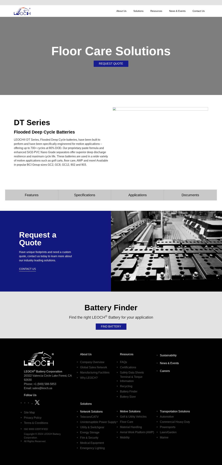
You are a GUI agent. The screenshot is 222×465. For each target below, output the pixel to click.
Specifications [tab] (84, 195)
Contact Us (199, 11)
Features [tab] (32, 195)
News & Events (177, 11)
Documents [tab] (190, 195)
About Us (121, 11)
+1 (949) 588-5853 (44, 384)
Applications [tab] (137, 195)
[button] (204, 3)
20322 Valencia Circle (37, 375)
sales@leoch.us (42, 388)
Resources (156, 11)
